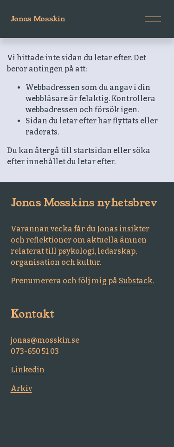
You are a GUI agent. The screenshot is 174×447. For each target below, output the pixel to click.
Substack (136, 280)
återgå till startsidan (73, 150)
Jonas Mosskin (38, 18)
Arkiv (21, 388)
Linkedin (28, 369)
